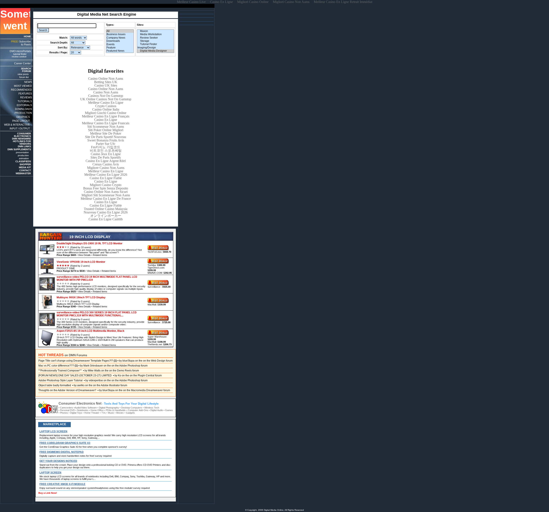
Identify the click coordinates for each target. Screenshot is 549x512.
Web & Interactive (17, 124)
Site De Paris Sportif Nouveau (105, 137)
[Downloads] (120, 41)
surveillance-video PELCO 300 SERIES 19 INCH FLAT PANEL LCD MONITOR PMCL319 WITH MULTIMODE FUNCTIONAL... (97, 314)
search (26, 68)
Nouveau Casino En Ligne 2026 (106, 212)
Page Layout (21, 120)
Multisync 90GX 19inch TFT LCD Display (81, 297)
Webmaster (23, 173)
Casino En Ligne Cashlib (106, 219)
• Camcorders (66, 407)
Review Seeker (19, 56)
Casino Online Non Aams (105, 78)
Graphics (23, 117)
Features (25, 93)
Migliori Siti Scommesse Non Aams (105, 195)
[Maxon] (155, 31)
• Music (110, 412)
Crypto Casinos (105, 106)
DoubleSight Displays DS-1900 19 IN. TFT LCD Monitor (89, 243)
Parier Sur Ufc (105, 144)
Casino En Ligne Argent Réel (106, 161)
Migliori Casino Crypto (105, 185)
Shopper (25, 164)
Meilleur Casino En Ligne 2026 (105, 174)
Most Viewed (23, 85)
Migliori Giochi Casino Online (105, 113)
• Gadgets (129, 412)
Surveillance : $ (159, 286)
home (27, 36)
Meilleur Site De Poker (105, 133)
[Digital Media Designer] (155, 51)
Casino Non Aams (105, 92)
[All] (120, 31)
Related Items (100, 255)
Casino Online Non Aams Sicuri (106, 192)
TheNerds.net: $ (160, 344)
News (28, 82)
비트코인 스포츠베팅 (106, 150)
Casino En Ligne (105, 120)
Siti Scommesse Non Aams (105, 126)
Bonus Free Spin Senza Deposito (105, 188)
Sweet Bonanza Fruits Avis (105, 140)
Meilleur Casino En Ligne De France (106, 198)
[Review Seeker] (155, 37)
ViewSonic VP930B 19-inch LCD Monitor (81, 261)
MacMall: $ (157, 304)
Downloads (23, 109)
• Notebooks (81, 410)
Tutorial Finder (20, 54)
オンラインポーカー (105, 216)
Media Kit (25, 167)
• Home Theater (91, 412)
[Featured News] (120, 51)
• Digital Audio (156, 410)
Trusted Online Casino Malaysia (105, 209)
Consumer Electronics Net (80, 403)
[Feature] (120, 47)
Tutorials (25, 101)
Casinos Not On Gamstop (105, 96)
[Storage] (155, 41)
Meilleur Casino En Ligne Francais (105, 123)
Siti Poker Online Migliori (105, 130)
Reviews (26, 97)
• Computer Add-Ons (137, 410)
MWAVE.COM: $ (160, 273)
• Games (168, 410)
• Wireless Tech (151, 407)
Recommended (21, 89)
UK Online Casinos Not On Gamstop (105, 99)
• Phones (63, 412)
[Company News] (120, 37)
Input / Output (20, 128)
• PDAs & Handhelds (115, 410)
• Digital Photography (108, 407)
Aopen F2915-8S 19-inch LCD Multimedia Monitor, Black (90, 330)
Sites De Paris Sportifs (105, 157)
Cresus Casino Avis (105, 164)
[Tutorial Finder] (155, 44)
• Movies (119, 412)
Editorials (24, 105)
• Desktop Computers (131, 407)
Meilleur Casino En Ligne (105, 102)
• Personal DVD (67, 410)
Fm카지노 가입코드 (105, 147)
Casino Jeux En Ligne (106, 154)
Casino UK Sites (105, 85)
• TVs (103, 412)
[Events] (120, 44)
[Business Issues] (120, 34)
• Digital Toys (75, 412)
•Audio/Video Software (85, 407)
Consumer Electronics (22, 134)
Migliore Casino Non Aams (105, 168)
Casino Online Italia (105, 109)
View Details (84, 255)
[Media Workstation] (155, 34)
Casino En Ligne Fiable (106, 178)
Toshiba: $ (156, 265)
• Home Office (96, 410)
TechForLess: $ (159, 252)
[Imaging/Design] (155, 47)
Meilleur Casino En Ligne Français (105, 116)
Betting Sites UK (105, 82)
